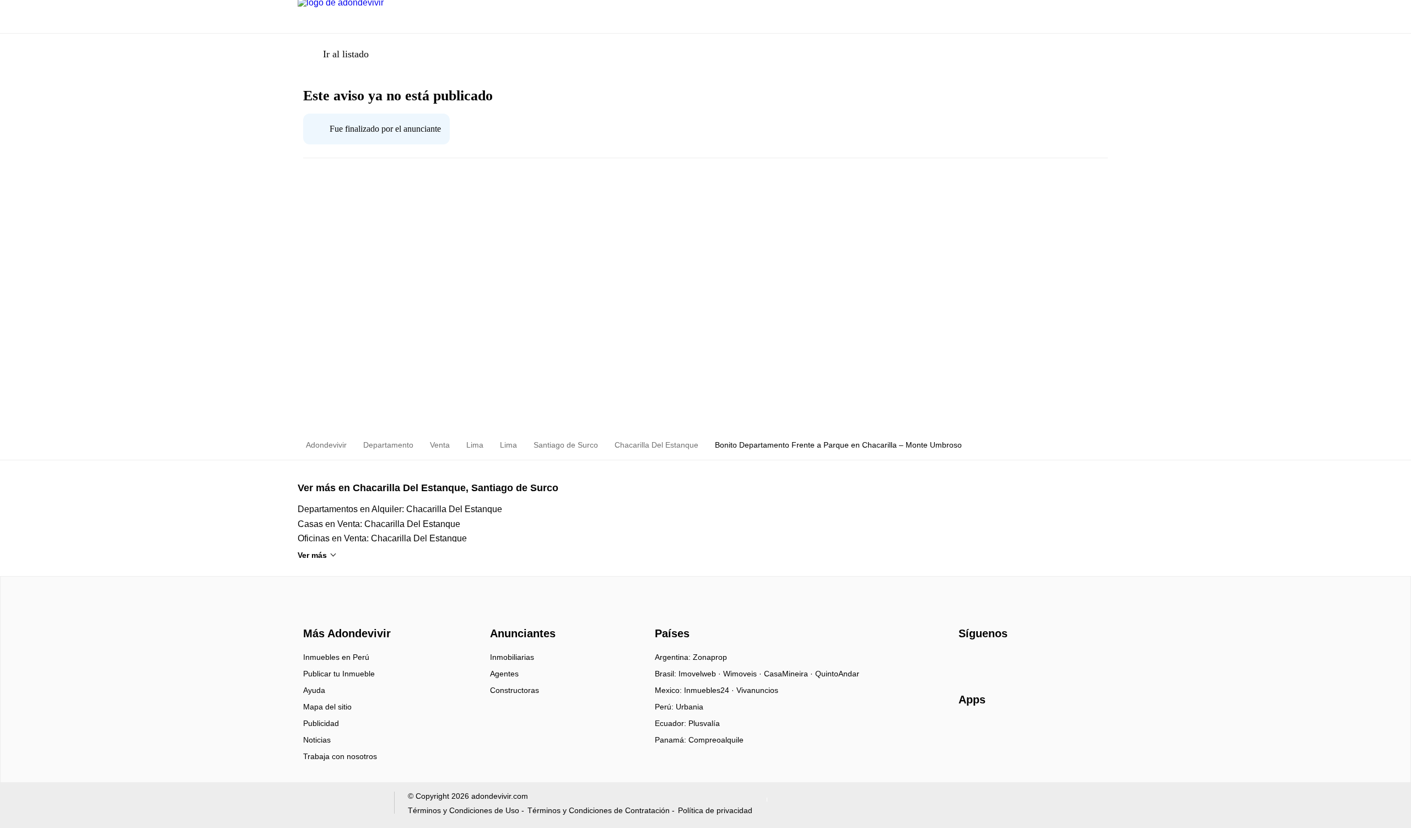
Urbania (689, 706)
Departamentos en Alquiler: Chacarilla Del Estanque (400, 509)
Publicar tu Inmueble (339, 673)
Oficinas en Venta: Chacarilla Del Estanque (382, 538)
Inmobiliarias (512, 657)
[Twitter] (1022, 661)
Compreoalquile (716, 739)
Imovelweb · (700, 673)
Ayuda (314, 690)
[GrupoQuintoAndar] (339, 805)
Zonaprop (710, 657)
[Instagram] (986, 661)
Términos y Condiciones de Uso (463, 810)
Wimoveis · (743, 673)
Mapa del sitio (327, 706)
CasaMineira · (789, 673)
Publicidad (321, 723)
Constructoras (514, 690)
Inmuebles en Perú (336, 657)
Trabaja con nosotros (340, 756)
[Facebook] (967, 661)
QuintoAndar (837, 673)
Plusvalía (704, 723)
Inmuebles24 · (710, 690)
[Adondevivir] (344, 613)
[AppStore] (993, 731)
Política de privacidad (715, 810)
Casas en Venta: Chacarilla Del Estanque (379, 524)
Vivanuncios (757, 690)
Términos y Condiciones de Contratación (598, 810)
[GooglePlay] (1068, 731)
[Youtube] (1004, 661)
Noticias (317, 739)
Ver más (312, 555)
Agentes (504, 673)
